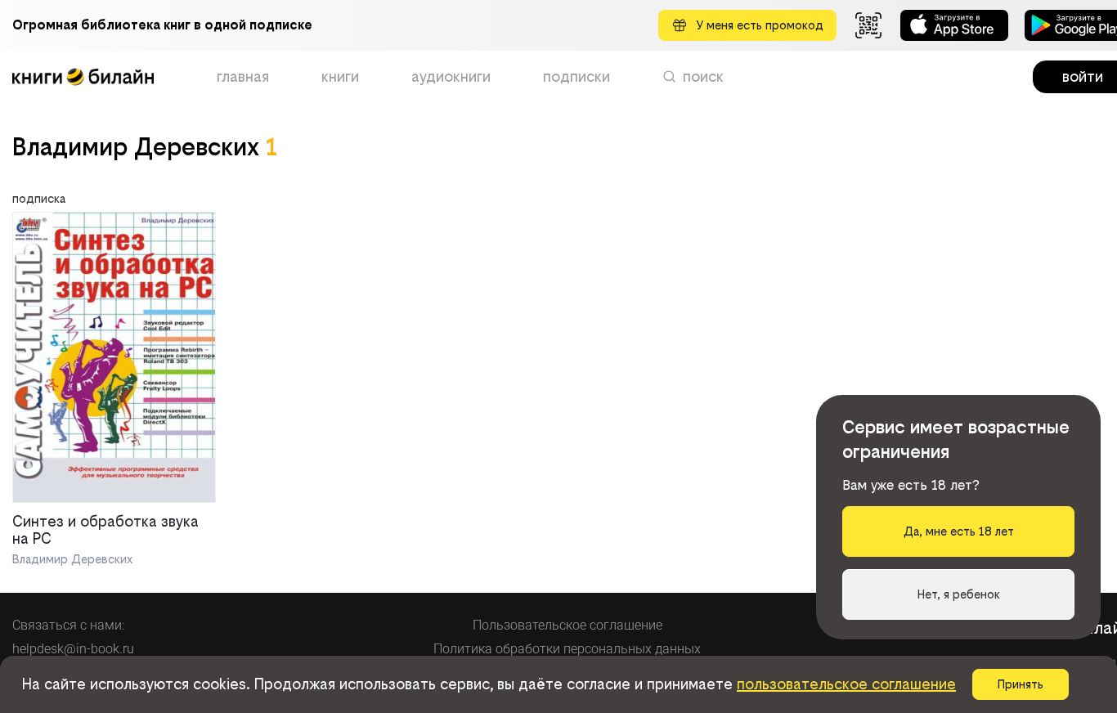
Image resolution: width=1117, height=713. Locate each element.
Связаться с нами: (68, 625)
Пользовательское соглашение (567, 625)
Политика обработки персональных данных (567, 649)
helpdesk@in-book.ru (73, 649)
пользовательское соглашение (846, 684)
